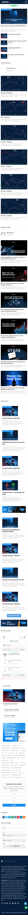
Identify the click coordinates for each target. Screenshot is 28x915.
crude (6, 753)
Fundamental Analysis (6, 9)
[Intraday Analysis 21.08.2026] (4, 36)
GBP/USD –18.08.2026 (6, 191)
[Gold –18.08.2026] (14, 108)
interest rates (22, 762)
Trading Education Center (17, 775)
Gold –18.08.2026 (5, 117)
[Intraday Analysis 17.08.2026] (10, 548)
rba (12, 772)
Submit (14, 805)
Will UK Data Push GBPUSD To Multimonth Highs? (11, 530)
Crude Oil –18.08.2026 (6, 142)
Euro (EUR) (10, 755)
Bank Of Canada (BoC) (6, 748)
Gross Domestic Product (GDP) (8, 762)
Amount (4, 827)
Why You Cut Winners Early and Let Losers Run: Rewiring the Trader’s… (12, 284)
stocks (23, 772)
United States (11, 777)
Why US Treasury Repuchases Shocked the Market (13, 26)
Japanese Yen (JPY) (13, 765)
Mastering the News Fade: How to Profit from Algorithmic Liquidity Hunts (12, 388)
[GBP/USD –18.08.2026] (14, 181)
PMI (20, 770)
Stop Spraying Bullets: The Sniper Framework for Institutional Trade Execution (13, 258)
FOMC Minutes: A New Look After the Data (13, 443)
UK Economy (4, 777)
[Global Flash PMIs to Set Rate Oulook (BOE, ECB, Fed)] (4, 42)
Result (4, 843)
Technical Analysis (7, 407)
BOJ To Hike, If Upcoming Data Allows (16, 54)
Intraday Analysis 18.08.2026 (11, 468)
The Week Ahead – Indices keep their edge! (13, 493)
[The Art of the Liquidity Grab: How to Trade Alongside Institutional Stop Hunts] (14, 326)
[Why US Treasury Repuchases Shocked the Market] (14, 16)
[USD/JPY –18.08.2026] (14, 157)
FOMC (18, 758)
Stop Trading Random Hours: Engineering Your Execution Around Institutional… (12, 310)
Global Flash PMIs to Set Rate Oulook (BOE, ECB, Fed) (17, 41)
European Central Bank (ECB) (19, 755)
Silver (19, 772)
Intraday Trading (5, 765)
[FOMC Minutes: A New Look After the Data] (10, 435)
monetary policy (22, 765)
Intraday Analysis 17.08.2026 (11, 556)
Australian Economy (16, 745)
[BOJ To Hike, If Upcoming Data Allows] (4, 56)
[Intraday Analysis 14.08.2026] (10, 597)
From (4, 833)
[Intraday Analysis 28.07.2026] (14, 695)
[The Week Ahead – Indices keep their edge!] (10, 485)
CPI (2, 753)
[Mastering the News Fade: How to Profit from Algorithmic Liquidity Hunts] (14, 378)
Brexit (24, 748)
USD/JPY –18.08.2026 (6, 166)
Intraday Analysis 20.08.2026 (14, 48)
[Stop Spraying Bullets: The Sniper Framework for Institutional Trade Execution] (14, 248)
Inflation (17, 762)
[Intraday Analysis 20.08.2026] (4, 49)
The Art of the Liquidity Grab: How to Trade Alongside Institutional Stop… (12, 336)
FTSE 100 (23, 758)
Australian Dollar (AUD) (6, 745)
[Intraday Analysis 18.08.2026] (10, 461)
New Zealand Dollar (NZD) (16, 767)
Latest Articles (15, 615)
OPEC (17, 770)
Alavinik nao (10, 233)
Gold (12, 760)
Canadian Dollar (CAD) (14, 750)
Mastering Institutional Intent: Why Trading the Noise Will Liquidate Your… (13, 362)
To (3, 838)
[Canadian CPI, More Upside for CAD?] (10, 573)
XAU (24, 777)
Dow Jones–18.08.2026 (6, 93)
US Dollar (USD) (18, 777)
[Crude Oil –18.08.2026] (14, 132)
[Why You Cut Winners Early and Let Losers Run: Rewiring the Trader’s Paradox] (14, 274)
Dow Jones (4, 755)
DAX (16, 753)
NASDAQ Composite (6, 767)
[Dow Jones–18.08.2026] (14, 83)
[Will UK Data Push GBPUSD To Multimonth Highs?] (10, 523)
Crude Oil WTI (11, 753)
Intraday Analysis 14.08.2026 (11, 604)
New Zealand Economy (6, 770)
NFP (13, 770)
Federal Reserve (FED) (11, 758)
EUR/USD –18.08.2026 (6, 216)
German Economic (5, 760)
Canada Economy (5, 750)
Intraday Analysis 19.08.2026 (11, 418)
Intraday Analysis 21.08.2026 (14, 34)
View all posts (9, 70)
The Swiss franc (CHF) (6, 775)
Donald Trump (21, 753)
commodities (23, 750)
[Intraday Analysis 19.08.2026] (10, 411)
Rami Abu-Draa (10, 68)
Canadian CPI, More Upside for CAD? (13, 580)
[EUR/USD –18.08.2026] (14, 206)
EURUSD (3, 758)
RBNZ (16, 772)
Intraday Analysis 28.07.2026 (10, 704)
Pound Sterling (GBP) (6, 772)
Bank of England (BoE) (16, 748)
